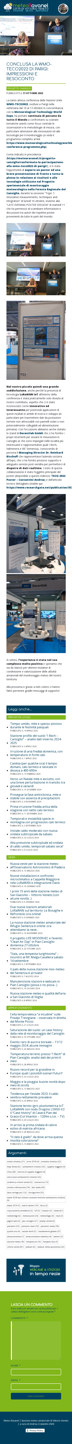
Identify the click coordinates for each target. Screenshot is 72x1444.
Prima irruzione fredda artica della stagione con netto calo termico (33, 808)
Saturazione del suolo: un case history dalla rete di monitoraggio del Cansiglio (37, 1031)
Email (15, 1380)
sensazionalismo (15, 1236)
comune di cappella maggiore (31, 1172)
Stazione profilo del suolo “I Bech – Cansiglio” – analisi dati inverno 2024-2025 (36, 739)
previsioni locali (30, 1226)
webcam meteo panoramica (50, 1247)
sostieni (58, 1236)
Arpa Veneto (13, 1166)
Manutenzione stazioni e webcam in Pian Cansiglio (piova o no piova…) (35, 983)
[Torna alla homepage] (26, 7)
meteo (58, 1210)
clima (11, 1172)
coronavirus (41, 1182)
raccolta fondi (29, 1231)
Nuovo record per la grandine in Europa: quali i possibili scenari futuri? (36, 1071)
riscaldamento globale (49, 1231)
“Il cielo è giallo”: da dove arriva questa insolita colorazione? (36, 1138)
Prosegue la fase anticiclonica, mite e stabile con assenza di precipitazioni (35, 796)
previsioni (13, 1226)
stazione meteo (15, 1241)
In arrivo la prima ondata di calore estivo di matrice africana (33, 1126)
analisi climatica (16, 1161)
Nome (16, 1365)
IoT (37, 1210)
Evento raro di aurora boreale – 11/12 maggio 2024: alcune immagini (36, 1043)
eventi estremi (30, 1205)
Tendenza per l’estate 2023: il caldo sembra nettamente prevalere (34, 1095)
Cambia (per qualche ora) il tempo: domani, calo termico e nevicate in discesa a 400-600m (33, 767)
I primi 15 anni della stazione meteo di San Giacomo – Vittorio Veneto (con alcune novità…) (36, 895)
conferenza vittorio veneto (19, 1182)
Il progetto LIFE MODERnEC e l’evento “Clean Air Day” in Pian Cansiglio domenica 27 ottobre (36, 941)
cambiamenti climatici (34, 1166)
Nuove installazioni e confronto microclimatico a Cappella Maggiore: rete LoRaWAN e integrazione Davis (35, 879)
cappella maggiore (56, 1166)
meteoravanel (30, 1216)
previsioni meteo (50, 1226)
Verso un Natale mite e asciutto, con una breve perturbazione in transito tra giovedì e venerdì (37, 782)
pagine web (13, 1221)
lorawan (47, 1210)
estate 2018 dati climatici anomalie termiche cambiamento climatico (36, 1199)
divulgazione (36, 1192)
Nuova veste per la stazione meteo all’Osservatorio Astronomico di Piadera (37, 865)
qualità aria (13, 1231)
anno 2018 (33, 1161)
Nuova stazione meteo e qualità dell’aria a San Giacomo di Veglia (38, 995)
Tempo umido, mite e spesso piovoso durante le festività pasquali (36, 725)
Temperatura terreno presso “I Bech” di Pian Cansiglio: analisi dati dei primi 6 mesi (37, 1057)
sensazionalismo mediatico (38, 1236)
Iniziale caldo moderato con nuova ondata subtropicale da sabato (33, 832)
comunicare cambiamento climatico (24, 1177)
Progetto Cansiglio (19, 88)
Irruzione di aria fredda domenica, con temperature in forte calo (36, 753)
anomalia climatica (51, 1161)
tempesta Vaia (50, 1241)
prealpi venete (47, 1221)
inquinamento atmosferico (19, 1210)
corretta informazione (18, 1187)
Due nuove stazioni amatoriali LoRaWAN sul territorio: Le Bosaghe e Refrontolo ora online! (36, 910)
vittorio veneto (15, 1247)
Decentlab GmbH (31, 433)
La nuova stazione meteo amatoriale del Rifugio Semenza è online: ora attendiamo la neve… (38, 926)
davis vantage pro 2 (16, 1192)
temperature (33, 1241)
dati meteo (38, 1187)
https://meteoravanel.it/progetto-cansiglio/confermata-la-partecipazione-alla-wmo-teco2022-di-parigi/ (35, 162)
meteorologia (47, 1216)
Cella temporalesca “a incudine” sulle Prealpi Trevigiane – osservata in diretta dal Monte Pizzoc (38, 1018)
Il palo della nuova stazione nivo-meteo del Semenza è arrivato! (37, 971)
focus (43, 1205)
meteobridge (13, 1216)
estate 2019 (13, 1205)
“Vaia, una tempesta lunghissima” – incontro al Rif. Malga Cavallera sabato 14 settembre (36, 957)
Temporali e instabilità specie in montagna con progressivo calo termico (37, 820)
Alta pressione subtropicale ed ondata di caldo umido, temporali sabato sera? (36, 844)
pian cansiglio (29, 1221)
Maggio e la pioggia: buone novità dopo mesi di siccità (37, 1083)
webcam (30, 1247)
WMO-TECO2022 (17, 104)
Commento (19, 1318)
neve (59, 1216)
